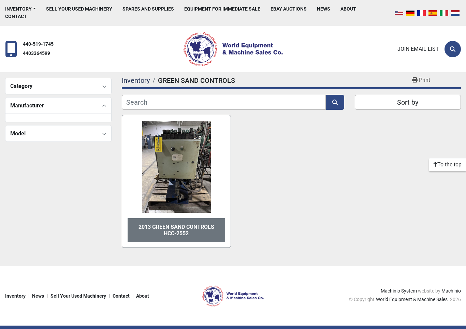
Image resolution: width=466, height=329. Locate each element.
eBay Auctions (289, 9)
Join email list (418, 49)
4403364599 (36, 53)
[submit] (335, 102)
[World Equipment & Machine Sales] (233, 295)
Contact (16, 16)
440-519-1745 (38, 44)
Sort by (407, 102)
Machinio (451, 291)
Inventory (18, 9)
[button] (20, 9)
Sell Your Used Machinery (79, 9)
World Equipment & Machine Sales (412, 299)
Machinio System (399, 291)
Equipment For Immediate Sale (222, 9)
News (323, 9)
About (348, 9)
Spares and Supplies (148, 9)
